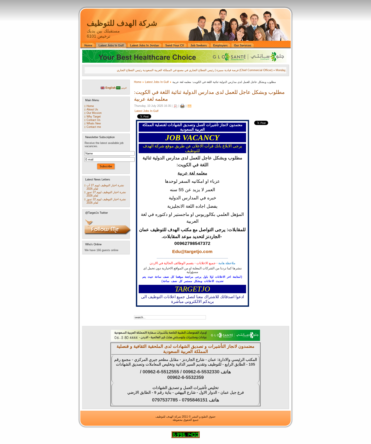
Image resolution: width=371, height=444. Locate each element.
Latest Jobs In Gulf (157, 82)
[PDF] (175, 105)
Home (137, 82)
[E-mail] (189, 105)
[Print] (182, 105)
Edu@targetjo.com (192, 251)
